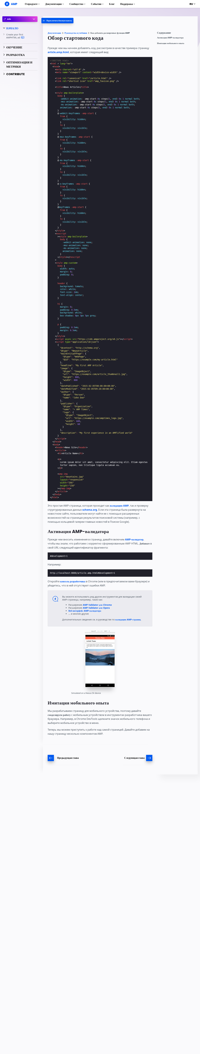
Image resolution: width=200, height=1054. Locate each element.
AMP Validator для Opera (96, 607)
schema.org (89, 509)
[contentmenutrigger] (176, 33)
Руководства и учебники (76, 32)
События (96, 4)
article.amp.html (58, 52)
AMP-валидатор (134, 539)
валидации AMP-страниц (128, 619)
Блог (112, 4)
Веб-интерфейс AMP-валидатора (84, 610)
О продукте (31, 4)
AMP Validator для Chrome (97, 604)
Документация (53, 4)
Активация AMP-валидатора (170, 37)
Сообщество (76, 4)
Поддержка (126, 4)
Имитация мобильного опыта (170, 43)
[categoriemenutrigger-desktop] (57, 20)
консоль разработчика (72, 581)
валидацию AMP (119, 505)
